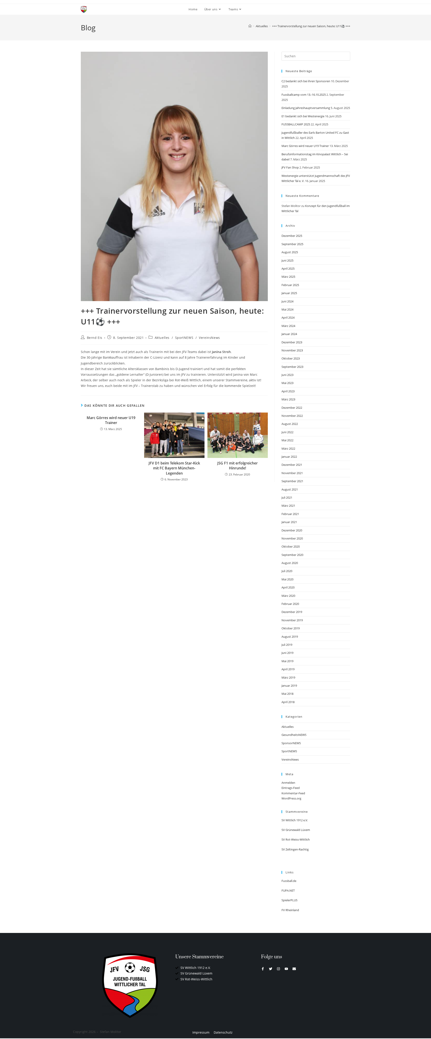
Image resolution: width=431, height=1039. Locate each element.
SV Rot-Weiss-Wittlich (295, 839)
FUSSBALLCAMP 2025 (295, 124)
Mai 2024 (287, 309)
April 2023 (288, 391)
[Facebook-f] (262, 968)
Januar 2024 (289, 334)
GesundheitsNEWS (293, 735)
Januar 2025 (289, 293)
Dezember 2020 (291, 530)
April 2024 (288, 317)
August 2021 (289, 489)
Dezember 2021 (291, 465)
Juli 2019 (286, 645)
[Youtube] (286, 968)
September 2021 (292, 481)
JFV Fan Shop (290, 167)
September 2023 (292, 367)
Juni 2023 (287, 375)
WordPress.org (291, 798)
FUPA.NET (288, 890)
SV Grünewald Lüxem (295, 830)
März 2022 (288, 448)
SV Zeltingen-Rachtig (295, 849)
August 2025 (289, 252)
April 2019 (288, 669)
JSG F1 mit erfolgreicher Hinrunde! (237, 466)
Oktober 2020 (290, 546)
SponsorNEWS (291, 743)
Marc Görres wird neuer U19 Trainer (111, 420)
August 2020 (289, 563)
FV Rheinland (290, 910)
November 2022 (292, 416)
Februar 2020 (290, 604)
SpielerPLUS (289, 900)
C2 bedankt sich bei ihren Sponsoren (305, 81)
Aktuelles (162, 337)
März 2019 (288, 677)
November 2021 (292, 473)
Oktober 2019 (290, 628)
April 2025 (288, 268)
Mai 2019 (287, 661)
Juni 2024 (287, 301)
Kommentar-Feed (293, 793)
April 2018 (288, 702)
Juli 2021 (286, 497)
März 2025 (288, 277)
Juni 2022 (287, 432)
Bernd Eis (94, 337)
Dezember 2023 (291, 342)
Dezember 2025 (291, 236)
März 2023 (288, 399)
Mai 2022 (287, 440)
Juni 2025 (287, 260)
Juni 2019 (287, 653)
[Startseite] (249, 26)
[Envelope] (294, 968)
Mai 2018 (287, 694)
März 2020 (288, 596)
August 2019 (289, 637)
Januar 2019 (289, 686)
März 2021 (288, 506)
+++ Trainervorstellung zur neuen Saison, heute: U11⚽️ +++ (311, 26)
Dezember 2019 (291, 612)
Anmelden (288, 783)
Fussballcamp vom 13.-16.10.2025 (303, 95)
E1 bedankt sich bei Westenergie (302, 116)
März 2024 (288, 326)
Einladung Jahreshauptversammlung (305, 108)
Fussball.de (288, 881)
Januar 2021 (289, 522)
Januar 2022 (289, 457)
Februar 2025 (290, 285)
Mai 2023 (287, 383)
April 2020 (288, 587)
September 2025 (292, 244)
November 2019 (292, 620)
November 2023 (292, 350)
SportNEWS (184, 337)
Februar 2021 (290, 514)
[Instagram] (278, 968)
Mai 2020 (287, 579)
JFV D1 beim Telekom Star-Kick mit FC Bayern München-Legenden (174, 468)
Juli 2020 (286, 571)
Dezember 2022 (291, 408)
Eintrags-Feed (290, 788)
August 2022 (289, 424)
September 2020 (292, 555)
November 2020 (292, 538)
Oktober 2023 (290, 358)
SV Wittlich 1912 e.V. (294, 820)
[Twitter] (270, 968)
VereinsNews (209, 337)
